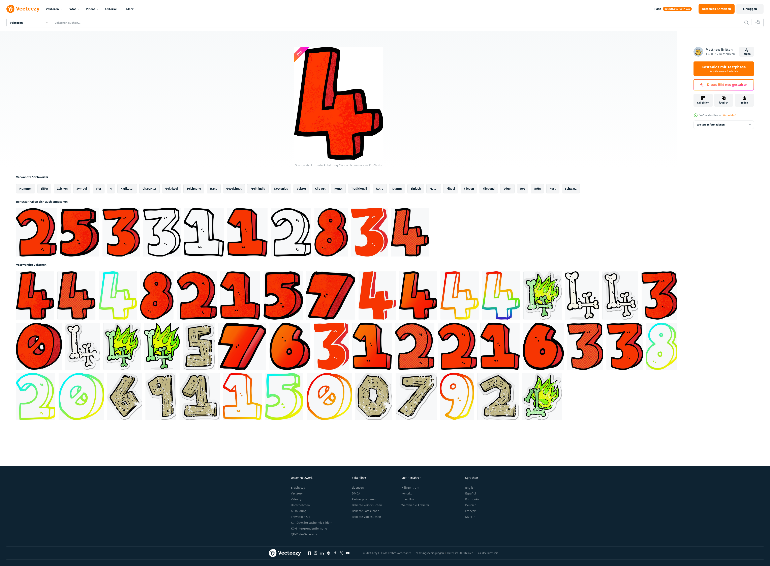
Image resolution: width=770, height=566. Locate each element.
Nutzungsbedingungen (430, 553)
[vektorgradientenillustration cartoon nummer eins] (372, 346)
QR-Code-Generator (304, 534)
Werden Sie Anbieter (415, 505)
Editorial (111, 9)
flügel (450, 188)
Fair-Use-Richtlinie (487, 553)
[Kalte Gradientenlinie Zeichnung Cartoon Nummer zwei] (35, 396)
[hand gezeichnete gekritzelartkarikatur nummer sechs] (543, 346)
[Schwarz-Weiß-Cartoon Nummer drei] (162, 232)
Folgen (746, 54)
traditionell (359, 188)
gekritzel (171, 188)
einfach (416, 188)
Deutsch (470, 505)
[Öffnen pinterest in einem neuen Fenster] (328, 553)
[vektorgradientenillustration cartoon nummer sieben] (242, 346)
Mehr (129, 9)
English (470, 487)
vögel (507, 188)
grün (537, 188)
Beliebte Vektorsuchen (367, 505)
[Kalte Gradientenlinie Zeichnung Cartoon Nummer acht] (661, 346)
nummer (25, 188)
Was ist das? (729, 115)
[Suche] (746, 22)
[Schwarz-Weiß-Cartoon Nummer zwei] (291, 232)
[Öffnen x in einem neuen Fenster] (341, 553)
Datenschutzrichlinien (460, 553)
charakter (149, 188)
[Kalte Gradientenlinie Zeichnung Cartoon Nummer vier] (118, 295)
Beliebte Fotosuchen (365, 511)
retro (379, 188)
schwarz (571, 188)
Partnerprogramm (364, 499)
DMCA (356, 493)
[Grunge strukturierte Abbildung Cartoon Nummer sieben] (330, 295)
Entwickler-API (300, 517)
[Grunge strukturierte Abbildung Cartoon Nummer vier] (35, 295)
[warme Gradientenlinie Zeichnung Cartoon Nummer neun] (457, 396)
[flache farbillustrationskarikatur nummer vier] (377, 295)
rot (522, 188)
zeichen (62, 188)
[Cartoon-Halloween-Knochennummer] (582, 295)
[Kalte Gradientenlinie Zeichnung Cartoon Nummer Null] (81, 396)
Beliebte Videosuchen (366, 517)
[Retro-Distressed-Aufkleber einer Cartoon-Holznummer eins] (200, 396)
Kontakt (406, 493)
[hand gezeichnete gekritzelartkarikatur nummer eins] (247, 232)
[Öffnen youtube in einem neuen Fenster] (347, 553)
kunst (338, 188)
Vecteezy (297, 493)
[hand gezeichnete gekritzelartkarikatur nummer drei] (121, 232)
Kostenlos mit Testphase (724, 68)
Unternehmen (300, 505)
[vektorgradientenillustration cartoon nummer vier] (418, 295)
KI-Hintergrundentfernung (309, 528)
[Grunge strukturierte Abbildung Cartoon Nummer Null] (39, 346)
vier (98, 188)
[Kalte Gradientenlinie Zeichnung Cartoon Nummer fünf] (284, 396)
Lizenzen (358, 487)
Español (470, 493)
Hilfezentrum (410, 487)
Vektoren (52, 9)
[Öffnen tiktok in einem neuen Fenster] (335, 553)
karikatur (127, 188)
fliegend (489, 188)
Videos (90, 9)
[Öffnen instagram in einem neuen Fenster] (315, 553)
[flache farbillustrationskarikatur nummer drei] (369, 232)
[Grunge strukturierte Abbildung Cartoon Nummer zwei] (197, 295)
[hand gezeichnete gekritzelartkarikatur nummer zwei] (36, 232)
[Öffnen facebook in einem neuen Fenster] (309, 553)
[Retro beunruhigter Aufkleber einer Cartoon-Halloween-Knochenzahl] (542, 295)
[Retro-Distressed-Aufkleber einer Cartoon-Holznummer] (199, 346)
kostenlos (281, 188)
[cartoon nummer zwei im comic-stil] (414, 346)
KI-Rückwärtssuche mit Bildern (312, 522)
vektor (301, 188)
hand (213, 188)
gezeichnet (234, 188)
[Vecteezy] (22, 9)
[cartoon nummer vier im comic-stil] (410, 232)
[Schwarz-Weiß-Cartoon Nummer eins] (204, 232)
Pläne (657, 9)
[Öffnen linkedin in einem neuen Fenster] (322, 553)
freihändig (257, 188)
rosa (553, 188)
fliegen (469, 188)
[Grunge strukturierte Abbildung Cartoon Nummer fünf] (79, 232)
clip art (320, 188)
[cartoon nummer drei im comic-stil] (585, 346)
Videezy (296, 499)
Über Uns (407, 499)
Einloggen (750, 9)
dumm (397, 188)
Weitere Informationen (711, 124)
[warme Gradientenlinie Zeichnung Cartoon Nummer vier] (459, 295)
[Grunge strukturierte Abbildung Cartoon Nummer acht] (331, 232)
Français (470, 511)
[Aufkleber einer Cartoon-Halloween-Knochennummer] (620, 295)
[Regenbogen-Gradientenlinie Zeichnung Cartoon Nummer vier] (501, 295)
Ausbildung (299, 511)
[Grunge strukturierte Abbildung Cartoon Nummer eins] (240, 295)
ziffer (44, 188)
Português (472, 499)
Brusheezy (298, 487)
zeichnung (194, 188)
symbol (81, 188)
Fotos (72, 9)
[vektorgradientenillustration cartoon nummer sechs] (290, 346)
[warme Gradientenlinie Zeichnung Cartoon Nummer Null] (329, 396)
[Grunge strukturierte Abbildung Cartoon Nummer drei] (659, 295)
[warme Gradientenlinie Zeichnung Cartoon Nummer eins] (242, 396)
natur (434, 188)
